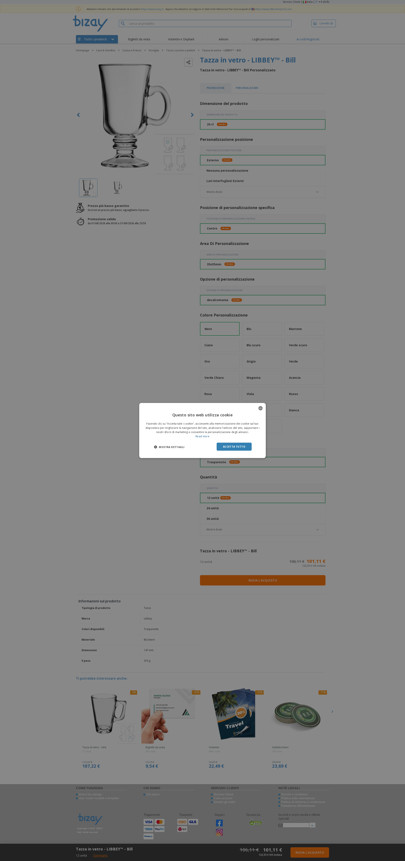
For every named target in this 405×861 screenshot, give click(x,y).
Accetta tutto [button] (234, 446)
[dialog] (202, 430)
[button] (169, 446)
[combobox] (260, 408)
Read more (202, 436)
